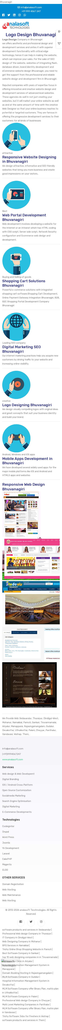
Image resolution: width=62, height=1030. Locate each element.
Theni (25, 734)
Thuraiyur (37, 718)
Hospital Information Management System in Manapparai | (25, 967)
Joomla (6, 842)
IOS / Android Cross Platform (17, 784)
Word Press (8, 837)
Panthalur (51, 730)
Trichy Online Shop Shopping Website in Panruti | (27, 949)
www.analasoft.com (12, 759)
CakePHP (7, 859)
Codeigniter (8, 826)
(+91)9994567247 (11, 754)
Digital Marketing (11, 806)
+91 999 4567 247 (31, 11)
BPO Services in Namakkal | (16, 945)
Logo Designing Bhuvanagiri (27, 405)
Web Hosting (9, 889)
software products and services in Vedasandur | (27, 929)
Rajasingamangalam (34, 726)
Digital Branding (10, 779)
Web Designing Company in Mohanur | (21, 941)
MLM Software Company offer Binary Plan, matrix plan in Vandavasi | (30, 1010)
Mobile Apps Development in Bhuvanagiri (27, 461)
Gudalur (50, 726)
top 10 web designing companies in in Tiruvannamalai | (30, 957)
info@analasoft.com (31, 7)
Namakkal (17, 722)
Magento (7, 864)
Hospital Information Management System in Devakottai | (25, 982)
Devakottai (8, 730)
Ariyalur (6, 726)
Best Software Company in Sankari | (21, 953)
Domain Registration (13, 884)
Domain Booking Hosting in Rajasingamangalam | (27, 973)
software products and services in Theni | (23, 1020)
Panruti (27, 722)
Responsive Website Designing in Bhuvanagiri (29, 159)
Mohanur (6, 722)
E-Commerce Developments (17, 812)
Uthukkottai (21, 730)
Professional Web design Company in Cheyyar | (26, 1000)
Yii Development (10, 848)
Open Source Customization (16, 790)
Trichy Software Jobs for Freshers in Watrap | (26, 1016)
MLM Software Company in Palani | (20, 996)
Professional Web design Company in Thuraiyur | (27, 933)
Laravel (6, 853)
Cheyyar (40, 730)
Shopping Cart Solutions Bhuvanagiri (23, 283)
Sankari (35, 722)
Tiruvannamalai (48, 722)
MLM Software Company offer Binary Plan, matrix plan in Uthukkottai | (30, 990)
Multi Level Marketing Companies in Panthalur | (26, 1004)
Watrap (17, 734)
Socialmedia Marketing (13, 795)
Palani (32, 730)
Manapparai (17, 726)
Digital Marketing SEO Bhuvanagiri (21, 349)
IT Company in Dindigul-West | (18, 937)
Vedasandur (25, 718)
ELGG (5, 870)
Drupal (5, 831)
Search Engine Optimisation (16, 801)
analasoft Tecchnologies (33, 910)
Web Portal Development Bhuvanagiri (24, 217)
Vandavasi (7, 734)
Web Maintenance (11, 895)
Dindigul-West (50, 718)
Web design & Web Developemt (18, 773)
